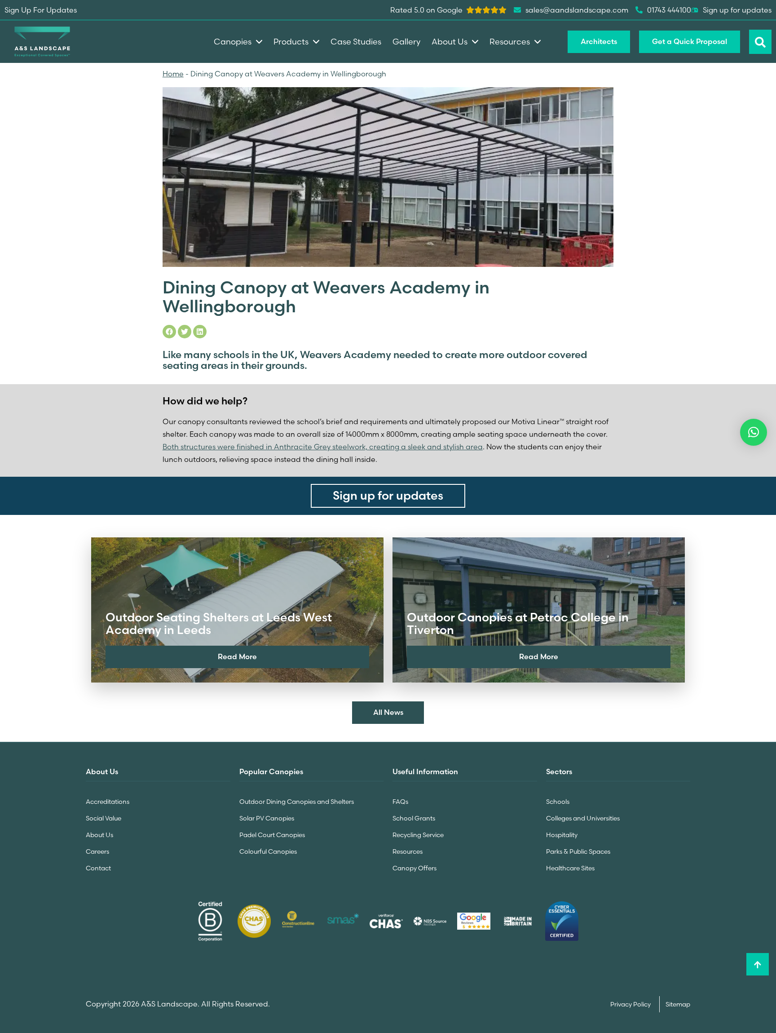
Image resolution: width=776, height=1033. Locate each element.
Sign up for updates (737, 9)
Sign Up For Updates (40, 9)
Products (291, 41)
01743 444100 (669, 9)
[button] (753, 432)
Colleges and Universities (583, 818)
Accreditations (107, 802)
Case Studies (356, 41)
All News (388, 712)
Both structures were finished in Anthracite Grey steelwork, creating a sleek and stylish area (323, 446)
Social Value (103, 818)
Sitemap (678, 1004)
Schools (557, 802)
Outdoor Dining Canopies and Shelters (296, 802)
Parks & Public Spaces (578, 851)
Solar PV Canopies (266, 818)
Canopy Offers (414, 868)
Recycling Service (418, 835)
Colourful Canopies (268, 851)
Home (173, 73)
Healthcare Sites (570, 868)
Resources (407, 851)
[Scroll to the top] (757, 964)
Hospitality (562, 835)
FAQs (400, 802)
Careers (97, 851)
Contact (98, 868)
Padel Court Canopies (272, 835)
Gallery (406, 41)
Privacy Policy (631, 1004)
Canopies (232, 41)
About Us (99, 835)
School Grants (413, 818)
